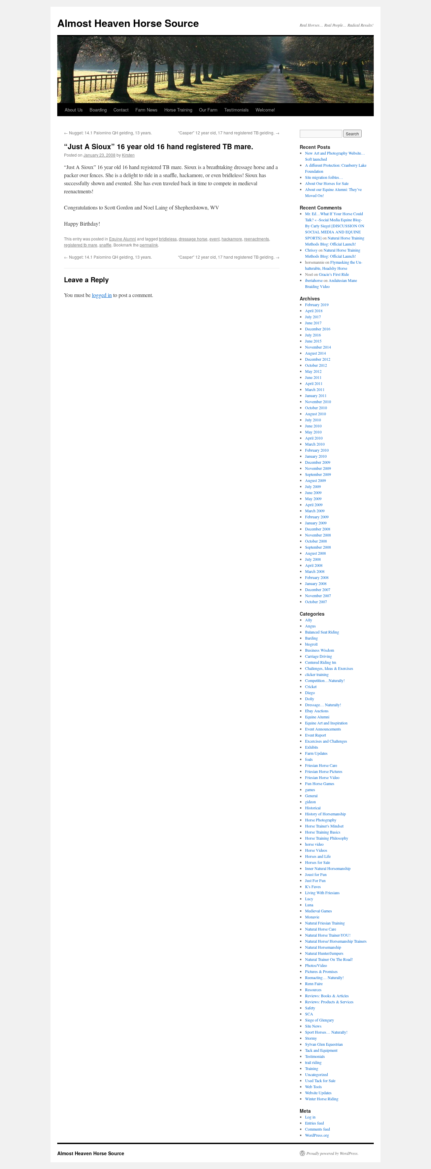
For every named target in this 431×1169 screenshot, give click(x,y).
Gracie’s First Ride (334, 274)
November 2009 (318, 468)
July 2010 (313, 419)
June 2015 (313, 341)
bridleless (168, 238)
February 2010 (317, 450)
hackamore (232, 238)
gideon (310, 801)
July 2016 (313, 334)
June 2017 (313, 322)
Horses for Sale (317, 862)
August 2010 (315, 413)
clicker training (317, 674)
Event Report (315, 735)
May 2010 (313, 431)
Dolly (309, 698)
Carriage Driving (318, 656)
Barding (311, 638)
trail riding (313, 1062)
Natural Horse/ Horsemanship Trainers (336, 941)
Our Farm (208, 109)
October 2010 (316, 407)
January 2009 (316, 522)
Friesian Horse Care (321, 765)
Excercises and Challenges (326, 741)
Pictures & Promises (321, 971)
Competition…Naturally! (325, 680)
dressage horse (193, 238)
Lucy (309, 898)
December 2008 (317, 528)
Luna (309, 904)
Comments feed (317, 1129)
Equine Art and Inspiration (326, 722)
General (311, 795)
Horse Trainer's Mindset (324, 826)
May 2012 (313, 371)
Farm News (146, 109)
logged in (102, 294)
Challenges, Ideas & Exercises (329, 668)
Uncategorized (316, 1074)
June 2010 (313, 425)
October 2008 (316, 541)
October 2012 (316, 365)
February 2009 (317, 516)
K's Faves (313, 886)
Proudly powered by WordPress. (332, 1153)
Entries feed (314, 1123)
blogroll (311, 644)
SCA (309, 1013)
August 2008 (315, 553)
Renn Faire (314, 983)
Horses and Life (318, 856)
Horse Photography (320, 819)
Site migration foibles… (324, 177)
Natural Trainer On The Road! (329, 959)
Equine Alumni (122, 238)
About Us (74, 109)
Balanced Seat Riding (322, 632)
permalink (149, 245)
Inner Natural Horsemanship (328, 868)
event (214, 238)
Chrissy (311, 250)
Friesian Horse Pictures (323, 771)
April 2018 (314, 310)
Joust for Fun (316, 874)
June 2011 (313, 377)
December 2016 (317, 328)
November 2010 (318, 401)
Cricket (311, 686)
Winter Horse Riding (321, 1098)
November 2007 (318, 595)
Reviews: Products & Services (329, 1001)
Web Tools (313, 1086)
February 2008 (317, 577)
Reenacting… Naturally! (324, 977)
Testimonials (236, 109)
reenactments (256, 238)
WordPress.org (317, 1135)
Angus (310, 625)
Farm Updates (316, 753)
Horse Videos (316, 850)
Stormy (311, 1038)
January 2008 (316, 583)
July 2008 (313, 559)
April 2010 (314, 438)
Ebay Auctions (317, 710)
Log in (310, 1116)
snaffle (105, 245)
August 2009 (315, 480)
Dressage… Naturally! (323, 704)
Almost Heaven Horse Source (128, 22)
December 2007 (317, 589)
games (310, 789)
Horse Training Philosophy (326, 838)
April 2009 (314, 504)
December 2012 (317, 359)
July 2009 (313, 486)
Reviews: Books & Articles (327, 995)
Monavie (312, 916)
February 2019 (317, 304)
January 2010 (316, 456)
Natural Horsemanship (323, 947)
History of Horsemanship (325, 813)
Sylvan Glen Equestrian (324, 1044)
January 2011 (316, 395)
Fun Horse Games (319, 783)
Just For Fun (315, 880)
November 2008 (318, 535)
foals (309, 759)
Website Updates (318, 1092)
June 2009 (313, 492)
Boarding (98, 109)
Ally (308, 619)
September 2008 (318, 547)
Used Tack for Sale (320, 1080)
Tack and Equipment (321, 1050)
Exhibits (311, 747)
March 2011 (315, 389)
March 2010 (315, 444)
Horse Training (178, 109)
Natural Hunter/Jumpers (324, 953)
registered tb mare (80, 245)
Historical (313, 807)
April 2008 (314, 565)
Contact (121, 109)
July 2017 (313, 316)
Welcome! (265, 109)
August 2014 (315, 353)
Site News (313, 1026)
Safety (310, 1007)
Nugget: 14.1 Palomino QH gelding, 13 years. (108, 132)
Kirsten (128, 155)
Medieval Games (318, 910)
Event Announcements (323, 729)
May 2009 (313, 498)
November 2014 (318, 347)
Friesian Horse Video (322, 777)
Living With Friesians (322, 892)
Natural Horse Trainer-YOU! (328, 935)
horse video (314, 844)
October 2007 (316, 601)
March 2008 (315, 571)
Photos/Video (316, 965)
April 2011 (314, 383)
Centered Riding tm (320, 662)
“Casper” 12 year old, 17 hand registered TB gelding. (228, 132)
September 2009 (318, 474)
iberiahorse (314, 280)
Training (311, 1068)
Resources (313, 989)
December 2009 (317, 462)
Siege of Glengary (319, 1019)
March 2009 (315, 510)
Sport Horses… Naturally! (326, 1032)
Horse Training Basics (322, 832)
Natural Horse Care (320, 929)
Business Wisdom (319, 650)
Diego (310, 692)
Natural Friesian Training (325, 923)
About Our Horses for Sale (327, 183)
